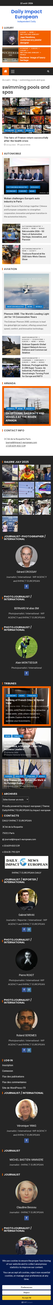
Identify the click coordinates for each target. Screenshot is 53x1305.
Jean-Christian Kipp (29, 786)
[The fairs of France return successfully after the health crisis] (26, 115)
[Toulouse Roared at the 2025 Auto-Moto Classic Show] (11, 254)
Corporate (39, 360)
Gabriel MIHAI (24, 145)
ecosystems (38, 339)
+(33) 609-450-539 (15, 445)
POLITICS (19, 776)
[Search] (48, 71)
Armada (10, 409)
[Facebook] (26, 586)
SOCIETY (29, 130)
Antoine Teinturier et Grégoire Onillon (21, 755)
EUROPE (34, 48)
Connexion (7, 1071)
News (31, 32)
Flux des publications (13, 1076)
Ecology (35, 187)
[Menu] (12, 71)
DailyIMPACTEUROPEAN (16, 810)
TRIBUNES (32, 695)
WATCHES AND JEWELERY (29, 34)
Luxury (23, 32)
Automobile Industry (17, 187)
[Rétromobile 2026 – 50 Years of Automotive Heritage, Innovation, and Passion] (11, 233)
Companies (27, 360)
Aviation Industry (15, 306)
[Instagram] (29, 929)
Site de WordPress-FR (14, 1087)
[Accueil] (5, 71)
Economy (24, 48)
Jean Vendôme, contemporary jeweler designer (31, 40)
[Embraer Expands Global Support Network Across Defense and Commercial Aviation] (11, 345)
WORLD (23, 54)
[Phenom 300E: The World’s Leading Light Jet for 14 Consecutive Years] (26, 292)
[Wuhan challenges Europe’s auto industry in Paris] (26, 176)
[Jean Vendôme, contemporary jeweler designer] (10, 38)
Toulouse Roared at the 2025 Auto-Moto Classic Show (34, 256)
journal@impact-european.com (21, 442)
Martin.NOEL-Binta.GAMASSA (35, 706)
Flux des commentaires (14, 1082)
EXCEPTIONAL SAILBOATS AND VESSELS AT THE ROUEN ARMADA (25, 417)
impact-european (31, 806)
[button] (12, 71)
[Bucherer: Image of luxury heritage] (10, 54)
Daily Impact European (26, 14)
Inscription (7, 1065)
